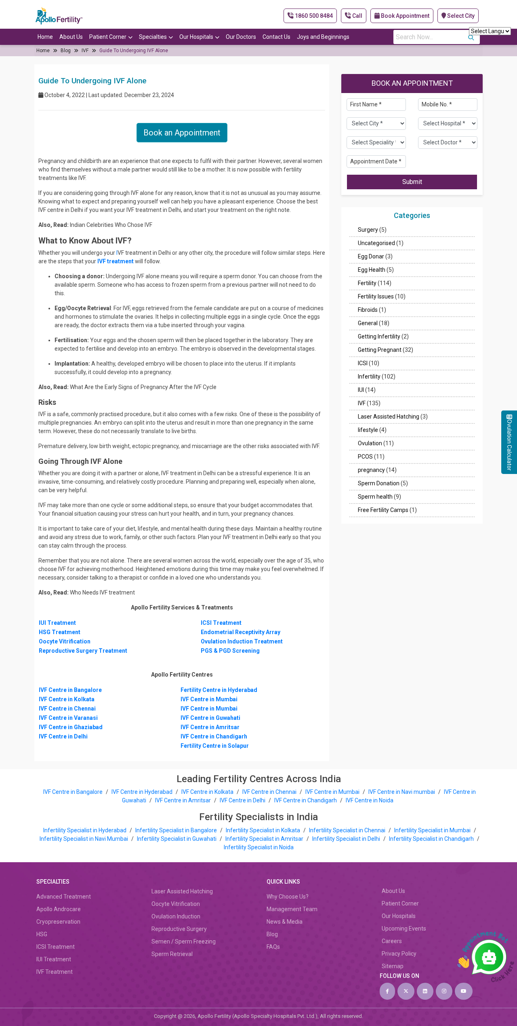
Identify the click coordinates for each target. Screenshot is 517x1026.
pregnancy (371, 470)
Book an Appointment (182, 133)
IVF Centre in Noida (369, 800)
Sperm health (375, 497)
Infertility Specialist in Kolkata (263, 830)
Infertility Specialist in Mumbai (433, 830)
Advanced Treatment (63, 896)
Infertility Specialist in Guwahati (177, 839)
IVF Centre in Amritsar (183, 800)
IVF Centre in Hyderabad (141, 792)
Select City (460, 16)
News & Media (285, 921)
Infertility (369, 377)
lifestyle (368, 430)
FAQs (273, 946)
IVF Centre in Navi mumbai (401, 792)
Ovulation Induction (175, 916)
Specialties (153, 37)
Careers (392, 941)
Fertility (367, 283)
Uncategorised (376, 243)
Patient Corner (107, 37)
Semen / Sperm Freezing (183, 941)
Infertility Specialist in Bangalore (176, 830)
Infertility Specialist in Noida (259, 847)
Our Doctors (241, 37)
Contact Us (276, 37)
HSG (41, 934)
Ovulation (370, 443)
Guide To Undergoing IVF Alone (133, 50)
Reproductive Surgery (179, 929)
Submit (412, 182)
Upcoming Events (404, 928)
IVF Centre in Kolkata (208, 792)
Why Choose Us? (288, 896)
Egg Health (371, 270)
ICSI (363, 363)
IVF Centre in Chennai (270, 792)
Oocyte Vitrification (175, 904)
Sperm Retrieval (172, 954)
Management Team (292, 909)
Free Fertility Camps (383, 510)
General (368, 323)
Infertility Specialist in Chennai (348, 830)
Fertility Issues (376, 297)
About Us (71, 37)
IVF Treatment (54, 972)
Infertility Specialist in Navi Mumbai (84, 839)
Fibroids (368, 310)
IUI (361, 390)
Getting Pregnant (379, 350)
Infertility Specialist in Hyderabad (85, 830)
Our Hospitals (196, 37)
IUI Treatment (53, 959)
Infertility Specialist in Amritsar (265, 839)
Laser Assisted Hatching (388, 417)
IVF (85, 50)
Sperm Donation (378, 483)
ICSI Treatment (55, 946)
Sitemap (393, 966)
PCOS (365, 457)
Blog (66, 50)
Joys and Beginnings (323, 37)
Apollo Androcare (58, 909)
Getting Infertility (379, 337)
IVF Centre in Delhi (243, 800)
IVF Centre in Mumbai (332, 792)
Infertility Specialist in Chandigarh (432, 839)
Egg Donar (371, 257)
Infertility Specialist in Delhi (346, 839)
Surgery (368, 230)
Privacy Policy (399, 953)
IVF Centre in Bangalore (73, 792)
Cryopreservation (58, 921)
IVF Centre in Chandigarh (305, 800)
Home (45, 37)
